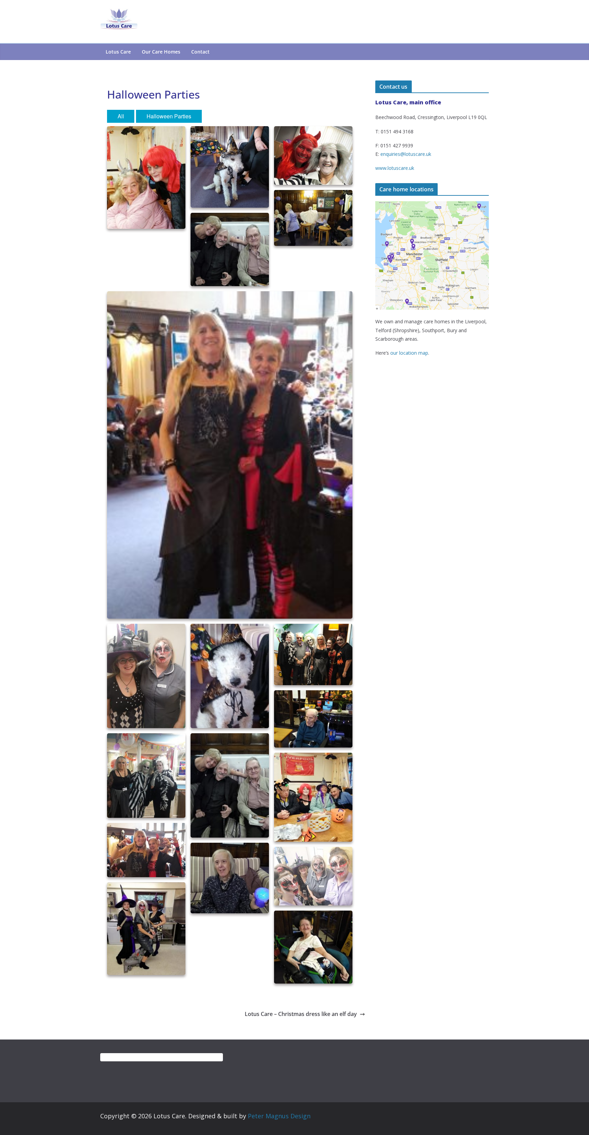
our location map (409, 353)
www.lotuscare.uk (394, 168)
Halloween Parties (169, 116)
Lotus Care (118, 51)
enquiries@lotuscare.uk (405, 154)
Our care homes (161, 51)
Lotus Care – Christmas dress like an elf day (301, 1014)
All (121, 116)
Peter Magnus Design (279, 1116)
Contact (200, 51)
